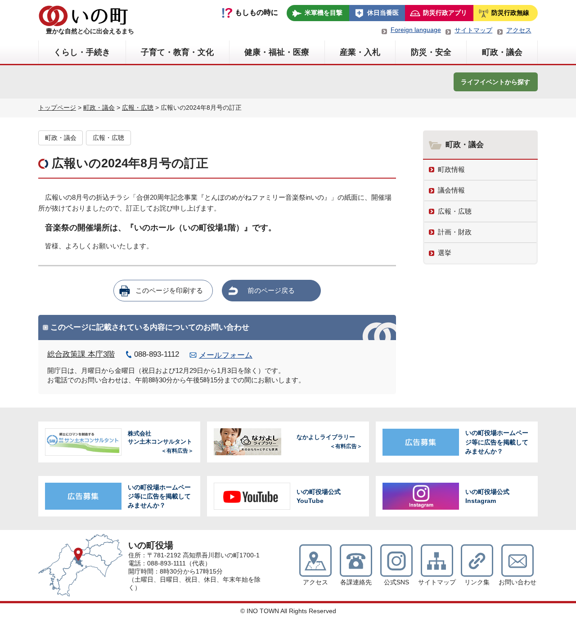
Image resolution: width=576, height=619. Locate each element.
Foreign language (416, 29)
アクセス (518, 30)
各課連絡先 (356, 582)
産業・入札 (360, 52)
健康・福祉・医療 (276, 52)
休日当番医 (383, 12)
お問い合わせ (517, 582)
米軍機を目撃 (323, 12)
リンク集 (477, 582)
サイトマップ (473, 30)
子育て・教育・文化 (177, 52)
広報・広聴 (137, 107)
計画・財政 (455, 232)
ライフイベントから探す (495, 81)
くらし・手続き (82, 52)
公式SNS (396, 582)
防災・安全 (431, 52)
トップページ (57, 107)
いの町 (83, 15)
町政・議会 (502, 52)
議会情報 (451, 190)
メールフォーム (225, 355)
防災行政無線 (510, 12)
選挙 (444, 252)
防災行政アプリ (445, 12)
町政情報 (451, 169)
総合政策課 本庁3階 (81, 354)
